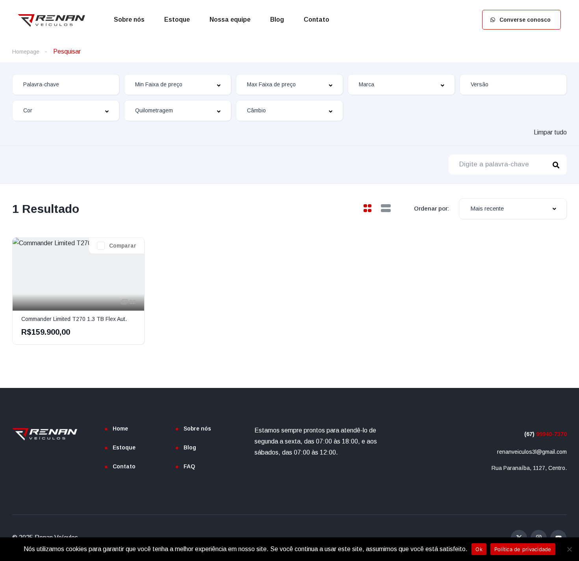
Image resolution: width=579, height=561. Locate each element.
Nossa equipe (230, 19)
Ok (478, 549)
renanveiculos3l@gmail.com (532, 452)
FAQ (189, 466)
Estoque (177, 19)
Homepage (25, 51)
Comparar (122, 245)
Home (120, 428)
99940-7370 (545, 434)
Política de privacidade (522, 549)
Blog (277, 19)
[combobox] (177, 84)
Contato (316, 19)
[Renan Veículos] (51, 20)
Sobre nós (129, 19)
